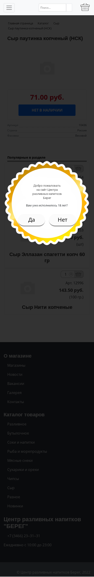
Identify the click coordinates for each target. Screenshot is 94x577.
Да (31, 219)
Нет (62, 219)
